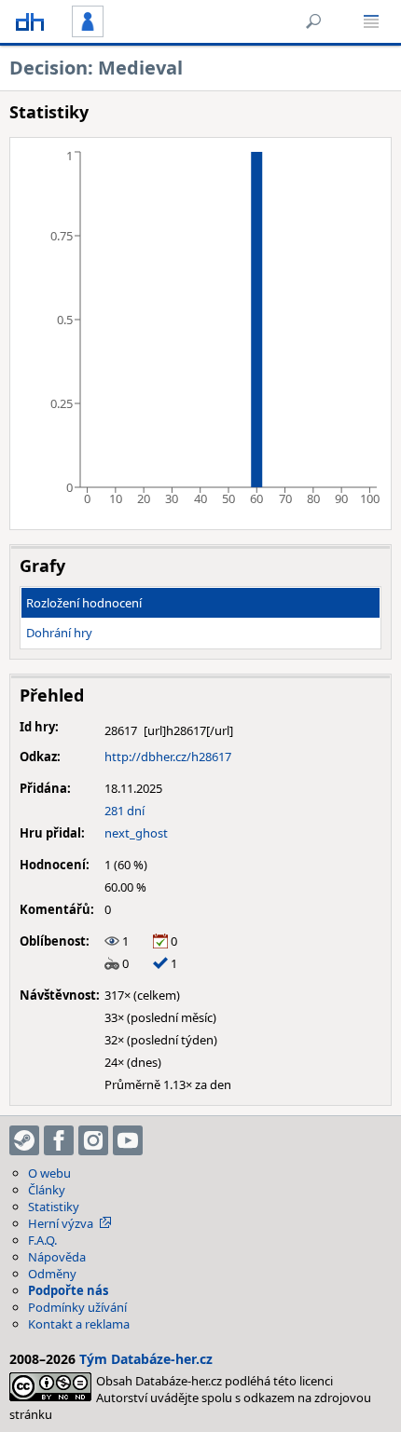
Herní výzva (60, 1223)
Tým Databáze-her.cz (146, 1359)
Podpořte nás (68, 1290)
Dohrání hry (59, 632)
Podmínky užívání (77, 1307)
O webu (49, 1173)
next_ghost (136, 833)
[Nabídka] (371, 21)
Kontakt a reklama (79, 1324)
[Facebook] (59, 1140)
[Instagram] (93, 1140)
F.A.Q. (42, 1240)
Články (46, 1189)
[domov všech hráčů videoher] (30, 21)
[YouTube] (128, 1140)
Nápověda (57, 1256)
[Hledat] (313, 21)
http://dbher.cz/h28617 (167, 756)
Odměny (52, 1273)
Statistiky (53, 1206)
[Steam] (24, 1140)
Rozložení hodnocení (84, 602)
